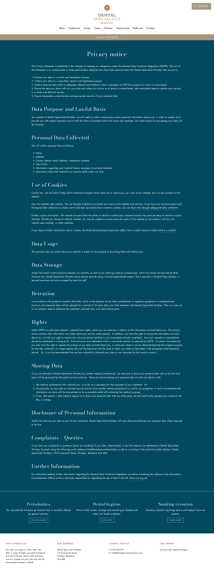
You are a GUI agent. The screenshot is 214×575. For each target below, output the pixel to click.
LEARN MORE (175, 520)
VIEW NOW (107, 520)
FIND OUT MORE (38, 520)
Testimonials (122, 28)
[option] (107, 37)
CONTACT (203, 6)
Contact (150, 28)
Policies (108, 28)
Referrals (138, 28)
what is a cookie (166, 230)
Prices (87, 28)
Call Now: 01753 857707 (107, 37)
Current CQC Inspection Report (174, 549)
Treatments (74, 28)
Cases (97, 28)
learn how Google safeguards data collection (154, 207)
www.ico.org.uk (138, 478)
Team (62, 28)
